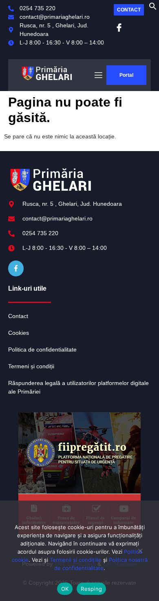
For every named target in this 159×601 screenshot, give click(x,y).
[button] (153, 8)
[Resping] (140, 554)
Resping (91, 588)
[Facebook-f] (16, 268)
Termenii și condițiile (76, 559)
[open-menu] (97, 75)
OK (65, 588)
